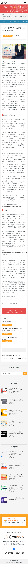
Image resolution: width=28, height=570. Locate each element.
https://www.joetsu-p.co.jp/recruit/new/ (11, 206)
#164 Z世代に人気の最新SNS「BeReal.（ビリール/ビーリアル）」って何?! (16, 433)
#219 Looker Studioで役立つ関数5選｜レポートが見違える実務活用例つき (16, 465)
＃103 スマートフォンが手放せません (14, 358)
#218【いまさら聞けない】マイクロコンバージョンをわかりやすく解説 (16, 476)
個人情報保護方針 (14, 560)
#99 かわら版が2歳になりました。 (12, 355)
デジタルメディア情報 (14, 21)
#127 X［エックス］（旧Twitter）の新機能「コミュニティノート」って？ (16, 401)
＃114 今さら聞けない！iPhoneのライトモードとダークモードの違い (16, 412)
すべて (4, 21)
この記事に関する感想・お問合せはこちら (12, 311)
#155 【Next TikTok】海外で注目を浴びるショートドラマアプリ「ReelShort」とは (16, 390)
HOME (2, 14)
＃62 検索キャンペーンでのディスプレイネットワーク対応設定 (16, 422)
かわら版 (8, 14)
